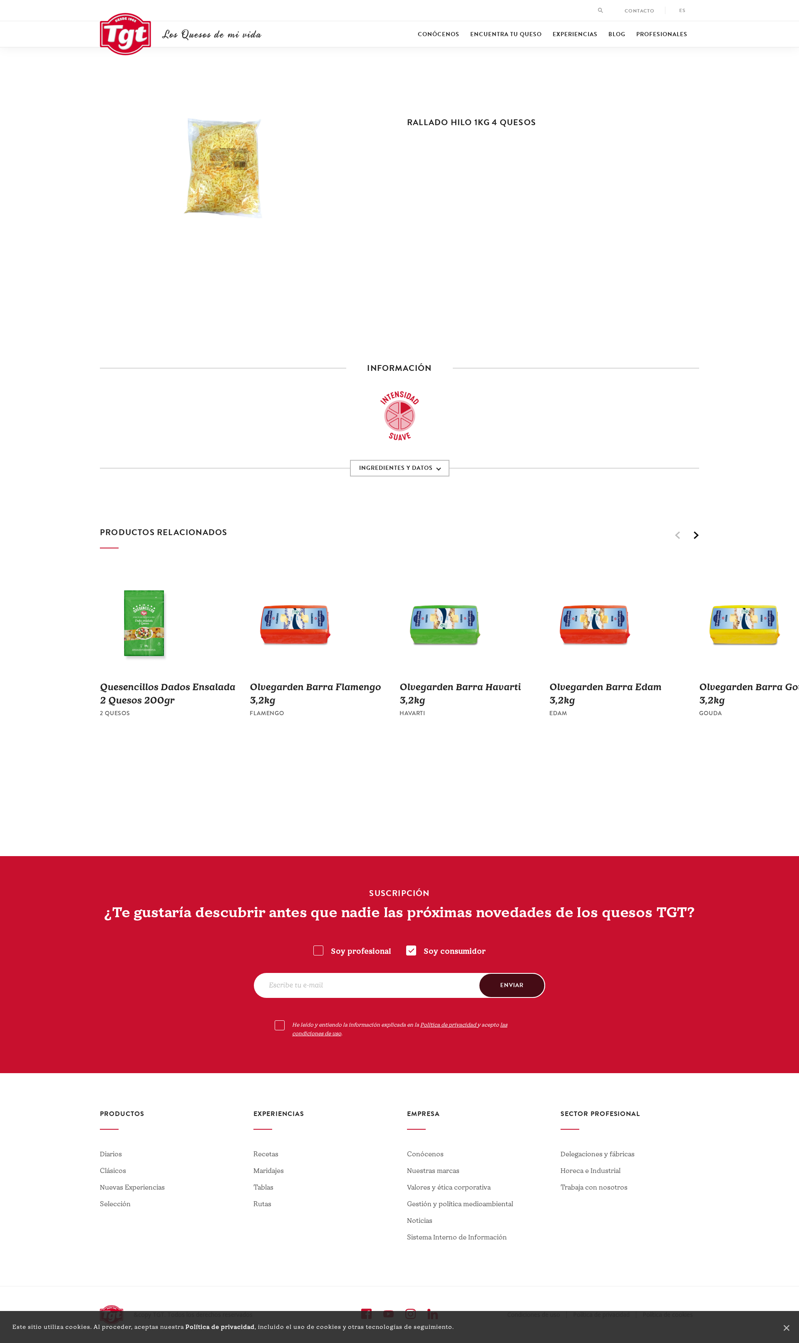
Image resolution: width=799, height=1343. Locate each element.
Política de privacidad (220, 1327)
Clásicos (113, 1171)
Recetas (265, 1154)
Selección (115, 1204)
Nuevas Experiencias (132, 1187)
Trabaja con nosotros (594, 1187)
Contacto (640, 11)
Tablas (263, 1187)
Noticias (419, 1221)
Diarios (111, 1154)
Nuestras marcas (433, 1171)
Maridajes (268, 1171)
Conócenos (438, 34)
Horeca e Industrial (590, 1171)
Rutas (262, 1204)
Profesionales (661, 34)
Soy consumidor (455, 951)
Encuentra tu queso (506, 34)
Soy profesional (361, 951)
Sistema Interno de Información (457, 1237)
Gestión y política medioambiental (460, 1204)
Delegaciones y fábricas (598, 1154)
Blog (616, 34)
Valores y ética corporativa (449, 1187)
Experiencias (575, 34)
